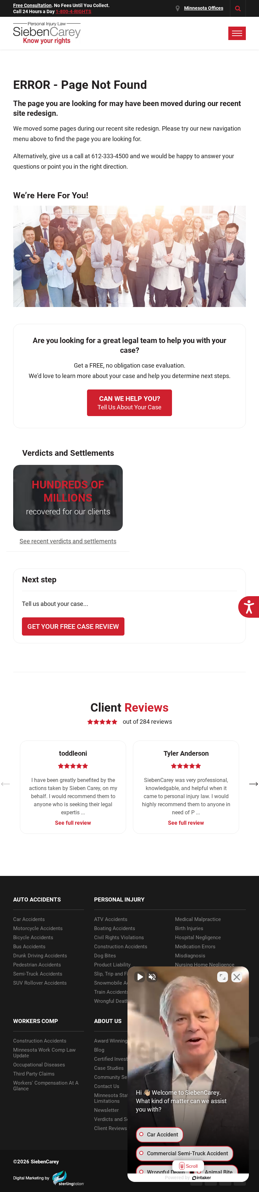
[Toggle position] (222, 977)
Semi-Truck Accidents (37, 974)
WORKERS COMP (35, 1021)
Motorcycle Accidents (38, 928)
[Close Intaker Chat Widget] (236, 977)
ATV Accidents (110, 919)
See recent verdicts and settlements (68, 541)
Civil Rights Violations (119, 938)
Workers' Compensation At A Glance (46, 1086)
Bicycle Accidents (33, 938)
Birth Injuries (189, 928)
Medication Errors (195, 947)
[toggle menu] (237, 33)
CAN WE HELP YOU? (129, 403)
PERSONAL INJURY (119, 899)
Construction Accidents (120, 947)
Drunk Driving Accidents (40, 956)
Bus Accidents (29, 947)
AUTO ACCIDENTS (37, 899)
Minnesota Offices (203, 8)
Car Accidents (29, 919)
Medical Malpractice (198, 919)
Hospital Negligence (198, 938)
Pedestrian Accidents (37, 965)
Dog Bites (105, 956)
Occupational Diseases (39, 1065)
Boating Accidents (114, 928)
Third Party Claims (34, 1074)
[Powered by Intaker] (202, 1178)
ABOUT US (107, 1021)
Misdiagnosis (190, 956)
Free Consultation (32, 5)
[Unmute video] (139, 977)
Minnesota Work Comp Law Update (44, 1053)
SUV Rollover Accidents (40, 983)
